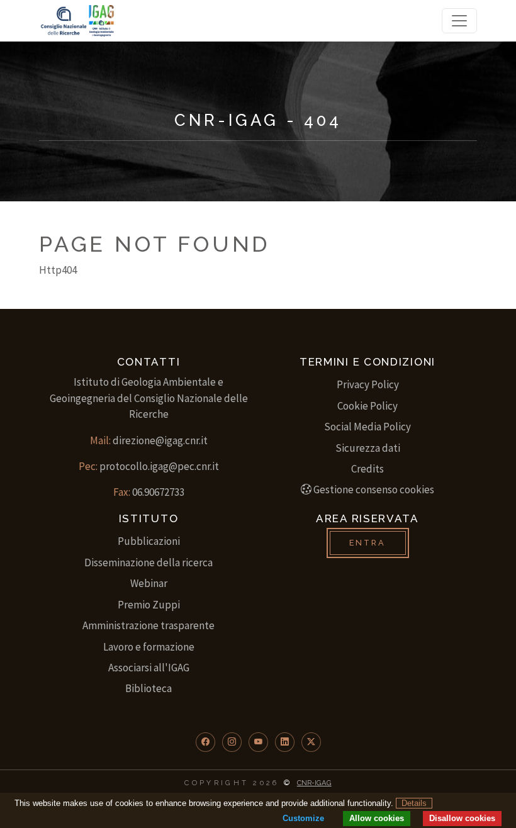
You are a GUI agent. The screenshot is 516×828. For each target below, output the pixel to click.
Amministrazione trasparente (148, 625)
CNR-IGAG (314, 782)
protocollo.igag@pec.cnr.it (159, 466)
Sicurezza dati (367, 448)
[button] (205, 742)
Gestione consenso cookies (373, 489)
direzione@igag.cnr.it (160, 440)
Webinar (148, 583)
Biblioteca (148, 688)
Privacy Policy (368, 384)
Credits (367, 469)
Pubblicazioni (149, 541)
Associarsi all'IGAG (148, 667)
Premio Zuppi (149, 605)
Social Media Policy (367, 427)
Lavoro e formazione (148, 647)
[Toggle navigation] (459, 20)
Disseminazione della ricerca (148, 562)
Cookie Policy (367, 406)
